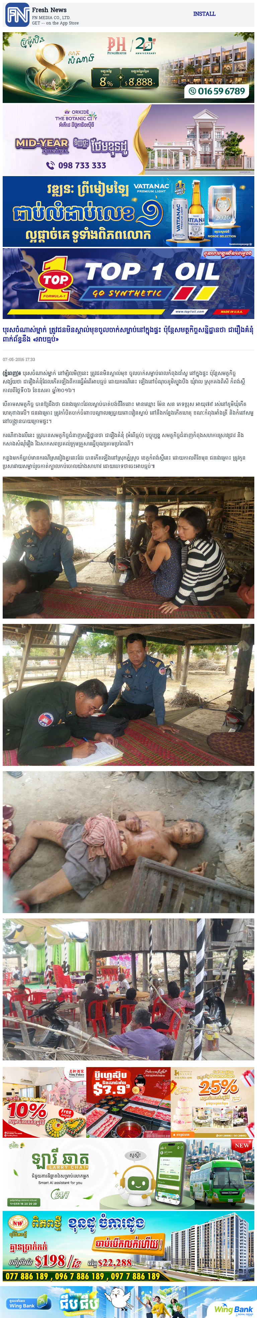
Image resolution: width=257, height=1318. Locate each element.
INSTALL (204, 14)
